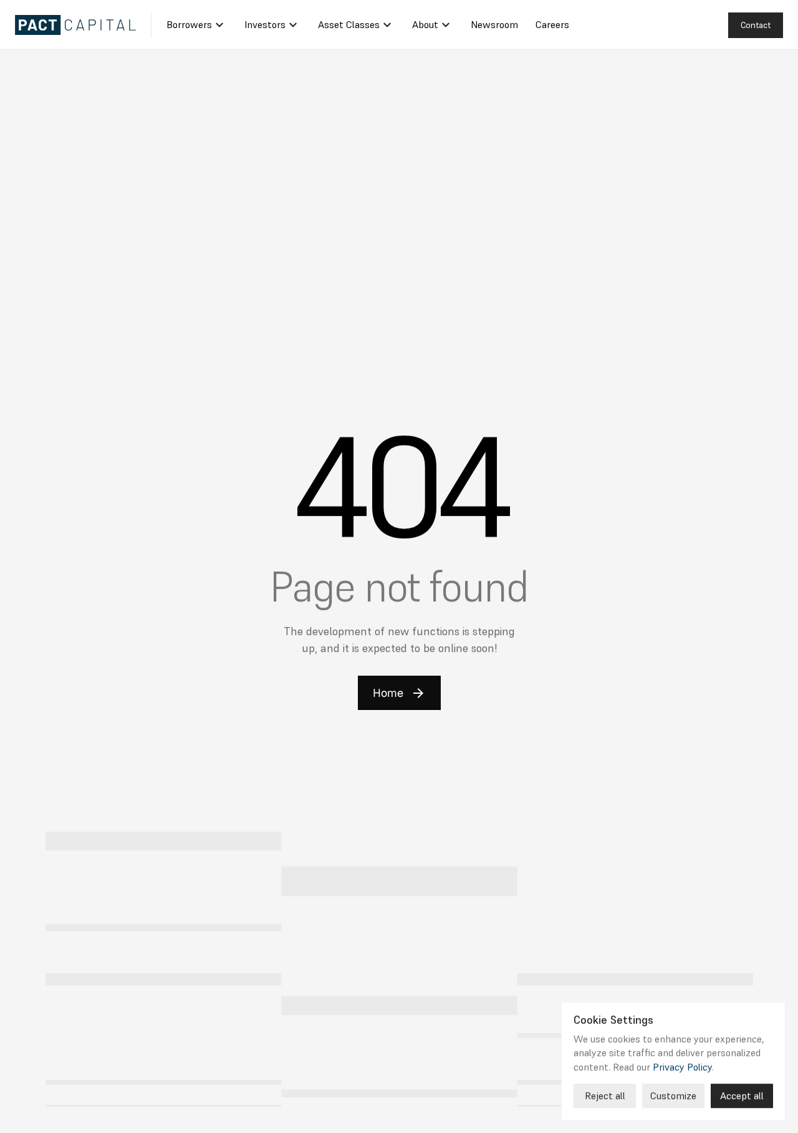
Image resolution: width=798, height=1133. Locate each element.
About (425, 24)
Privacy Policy (682, 1066)
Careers (552, 24)
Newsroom (494, 24)
